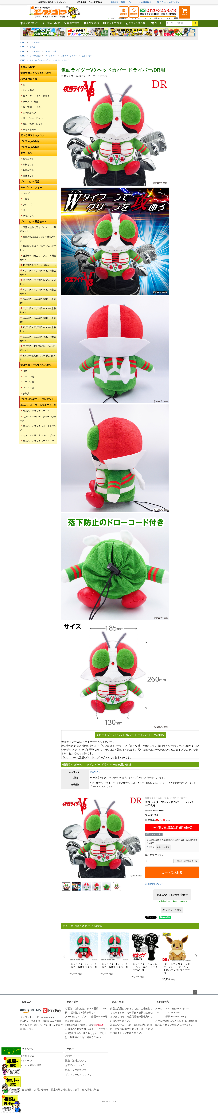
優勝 (25, 371)
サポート (71, 1049)
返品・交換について (75, 1070)
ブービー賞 (28, 388)
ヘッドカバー (35, 42)
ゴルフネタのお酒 (29, 147)
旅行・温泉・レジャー (34, 124)
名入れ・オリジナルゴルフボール (39, 435)
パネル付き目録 (28, 79)
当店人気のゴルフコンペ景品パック (38, 238)
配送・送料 (73, 1001)
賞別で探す (73, 23)
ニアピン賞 (28, 382)
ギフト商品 (26, 153)
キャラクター (50, 56)
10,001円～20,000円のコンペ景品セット (38, 272)
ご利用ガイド (157, 18)
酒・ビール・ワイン (33, 118)
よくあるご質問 (171, 18)
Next (196, 956)
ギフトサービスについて (78, 1074)
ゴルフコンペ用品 (29, 181)
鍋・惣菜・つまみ (32, 107)
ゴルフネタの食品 (29, 141)
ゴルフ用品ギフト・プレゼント (37, 399)
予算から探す (52, 23)
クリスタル (28, 216)
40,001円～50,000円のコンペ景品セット (38, 301)
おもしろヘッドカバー (61, 60)
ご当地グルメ (29, 113)
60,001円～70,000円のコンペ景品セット (38, 320)
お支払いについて (74, 1065)
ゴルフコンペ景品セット (33, 221)
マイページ (28, 1049)
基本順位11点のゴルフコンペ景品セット (38, 248)
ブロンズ (27, 204)
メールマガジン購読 (30, 1065)
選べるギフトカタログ (32, 135)
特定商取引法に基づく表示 (65, 1089)
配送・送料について (75, 1060)
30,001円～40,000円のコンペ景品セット (38, 291)
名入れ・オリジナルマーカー (37, 411)
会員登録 (122, 18)
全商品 (32, 47)
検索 (195, 23)
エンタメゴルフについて (139, 18)
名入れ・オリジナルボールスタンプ (38, 428)
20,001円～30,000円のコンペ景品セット (38, 282)
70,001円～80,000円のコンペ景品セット (38, 329)
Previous (64, 957)
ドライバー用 (50, 51)
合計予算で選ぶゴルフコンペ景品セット (38, 257)
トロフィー (28, 199)
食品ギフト (28, 159)
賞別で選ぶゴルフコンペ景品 (35, 73)
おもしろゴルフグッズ (39, 60)
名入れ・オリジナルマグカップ (38, 441)
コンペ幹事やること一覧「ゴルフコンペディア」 (159, 2)
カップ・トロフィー (31, 187)
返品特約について (154, 884)
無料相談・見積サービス (121, 2)
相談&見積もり (137, 23)
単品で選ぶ (92, 23)
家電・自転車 (29, 129)
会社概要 (26, 1089)
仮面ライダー (87, 56)
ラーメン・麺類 (30, 101)
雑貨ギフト (28, 176)
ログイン (113, 18)
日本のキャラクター (69, 56)
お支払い (26, 1001)
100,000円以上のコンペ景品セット (37, 357)
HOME (22, 42)
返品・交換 (118, 1001)
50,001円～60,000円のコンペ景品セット (38, 310)
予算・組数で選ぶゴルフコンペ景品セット (38, 229)
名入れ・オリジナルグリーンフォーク (38, 418)
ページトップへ (195, 992)
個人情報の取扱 (90, 1089)
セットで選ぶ (114, 23)
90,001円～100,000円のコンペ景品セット (37, 348)
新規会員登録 (27, 1056)
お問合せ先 (163, 1001)
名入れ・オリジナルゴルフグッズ (38, 405)
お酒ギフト (28, 170)
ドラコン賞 (28, 376)
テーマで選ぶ (35, 56)
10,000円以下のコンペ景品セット (39, 265)
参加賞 (26, 393)
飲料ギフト (28, 164)
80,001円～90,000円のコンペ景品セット (38, 338)
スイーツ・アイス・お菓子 (36, 96)
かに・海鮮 (28, 90)
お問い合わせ (41, 1089)
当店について (30, 23)
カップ (26, 193)
